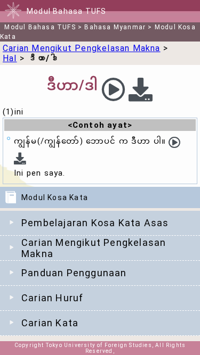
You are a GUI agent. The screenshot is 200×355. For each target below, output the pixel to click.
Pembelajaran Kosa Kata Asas (95, 222)
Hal (10, 58)
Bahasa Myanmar (115, 27)
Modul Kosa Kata (54, 197)
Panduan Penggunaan (74, 272)
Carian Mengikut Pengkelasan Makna (93, 248)
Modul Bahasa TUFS (39, 27)
